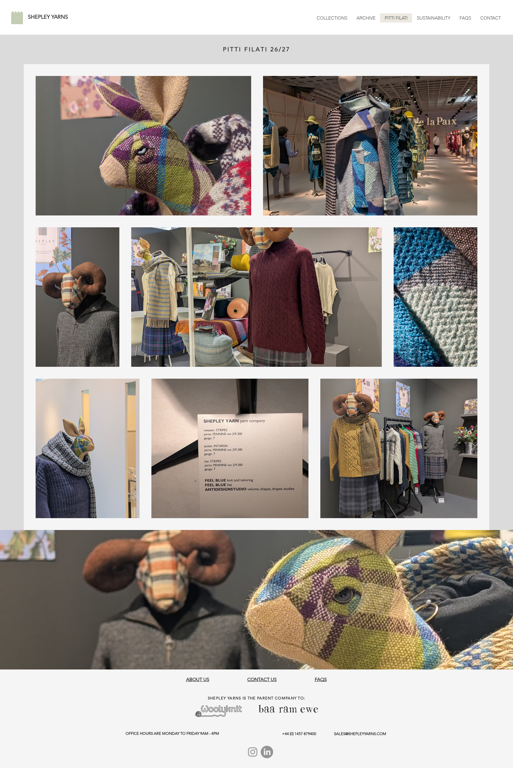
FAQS (321, 679)
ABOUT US (197, 679)
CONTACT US (262, 679)
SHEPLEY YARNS (48, 17)
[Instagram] (252, 752)
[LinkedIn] (267, 752)
